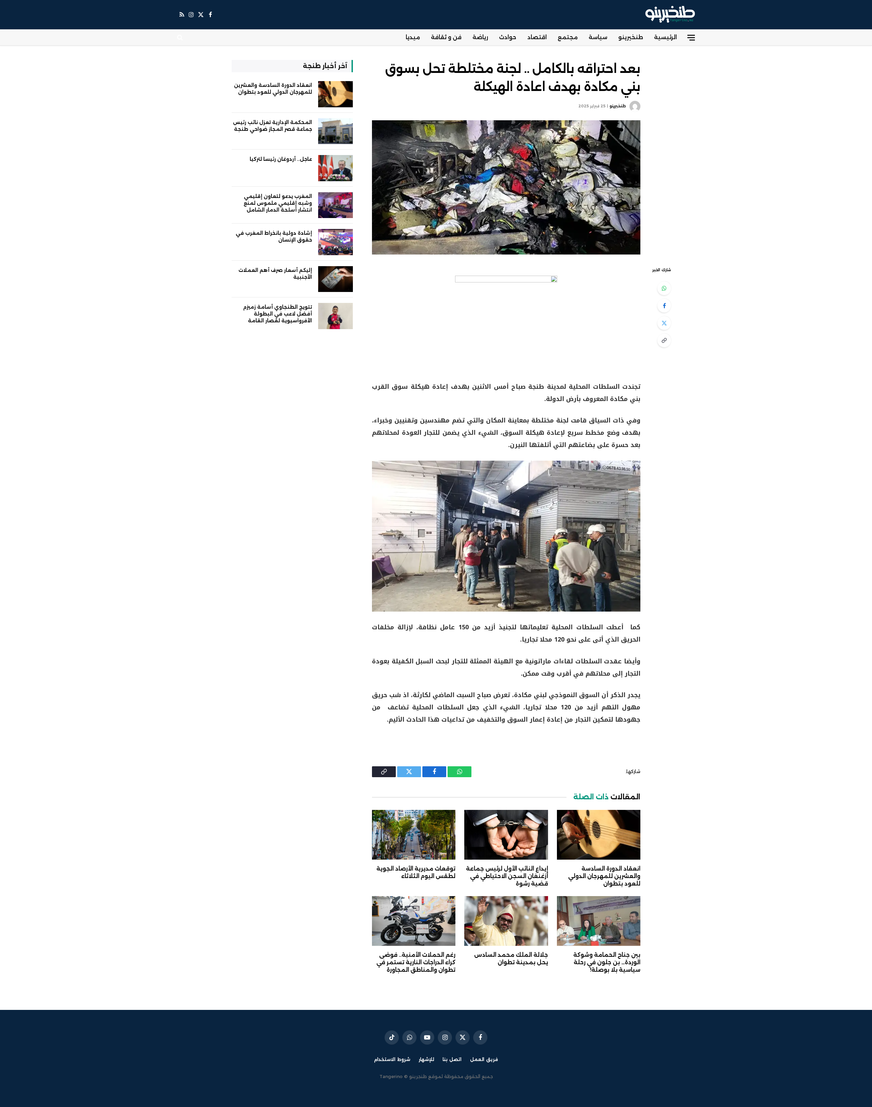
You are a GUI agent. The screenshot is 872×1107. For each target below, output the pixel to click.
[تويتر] (664, 323)
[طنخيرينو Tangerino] (668, 14)
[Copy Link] (664, 340)
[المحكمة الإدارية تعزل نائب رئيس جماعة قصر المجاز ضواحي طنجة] (335, 131)
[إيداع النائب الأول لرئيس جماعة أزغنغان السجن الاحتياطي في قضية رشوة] (506, 835)
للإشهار (426, 1059)
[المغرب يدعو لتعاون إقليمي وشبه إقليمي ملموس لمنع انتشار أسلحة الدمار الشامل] (335, 205)
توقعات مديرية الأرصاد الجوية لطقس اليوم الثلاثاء (415, 872)
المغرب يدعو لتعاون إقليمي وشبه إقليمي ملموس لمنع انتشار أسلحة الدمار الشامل (278, 203)
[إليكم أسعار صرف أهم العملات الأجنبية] (335, 279)
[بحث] (180, 37)
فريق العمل (484, 1059)
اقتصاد (537, 37)
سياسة (598, 37)
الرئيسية (665, 37)
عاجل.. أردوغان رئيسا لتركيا (281, 159)
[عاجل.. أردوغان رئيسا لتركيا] (335, 168)
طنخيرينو (630, 37)
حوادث (507, 37)
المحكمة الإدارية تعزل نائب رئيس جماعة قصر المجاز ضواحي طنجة (272, 125)
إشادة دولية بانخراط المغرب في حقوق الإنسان (274, 236)
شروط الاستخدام (392, 1059)
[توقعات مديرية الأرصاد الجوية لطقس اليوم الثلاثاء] (413, 835)
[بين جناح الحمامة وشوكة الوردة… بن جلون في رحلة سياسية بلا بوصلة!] (598, 921)
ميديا (413, 37)
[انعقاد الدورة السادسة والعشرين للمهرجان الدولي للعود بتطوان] (598, 835)
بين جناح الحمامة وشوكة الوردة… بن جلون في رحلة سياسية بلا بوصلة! (606, 962)
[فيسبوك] (664, 305)
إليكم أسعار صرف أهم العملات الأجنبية (275, 273)
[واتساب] (664, 288)
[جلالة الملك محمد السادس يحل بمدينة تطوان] (506, 921)
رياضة (480, 37)
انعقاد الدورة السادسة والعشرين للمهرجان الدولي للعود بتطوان (604, 876)
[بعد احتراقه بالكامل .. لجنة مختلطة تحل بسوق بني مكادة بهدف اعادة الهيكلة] (506, 187)
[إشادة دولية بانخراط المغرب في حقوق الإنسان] (335, 242)
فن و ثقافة (446, 37)
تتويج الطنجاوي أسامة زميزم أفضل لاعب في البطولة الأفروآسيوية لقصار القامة (277, 314)
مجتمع (568, 37)
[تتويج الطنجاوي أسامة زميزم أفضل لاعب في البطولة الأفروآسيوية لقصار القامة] (335, 316)
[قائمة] (691, 37)
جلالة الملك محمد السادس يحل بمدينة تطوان (511, 959)
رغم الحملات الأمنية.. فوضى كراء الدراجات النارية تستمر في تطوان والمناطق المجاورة (415, 962)
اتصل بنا (452, 1059)
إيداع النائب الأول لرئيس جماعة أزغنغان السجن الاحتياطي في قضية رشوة (507, 876)
